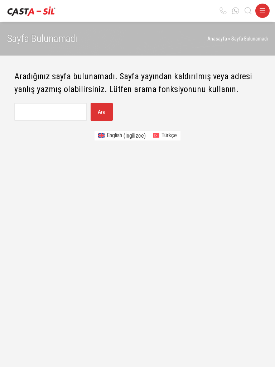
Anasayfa (217, 39)
